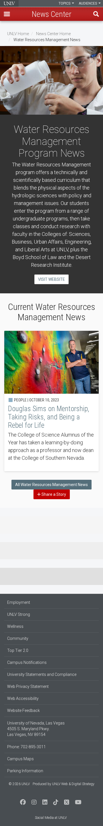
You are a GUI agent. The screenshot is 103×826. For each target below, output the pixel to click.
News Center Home (53, 33)
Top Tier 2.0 (17, 650)
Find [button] (96, 14)
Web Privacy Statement (28, 686)
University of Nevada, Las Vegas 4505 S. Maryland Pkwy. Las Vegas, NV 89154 (36, 729)
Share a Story (53, 494)
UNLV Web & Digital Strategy (73, 784)
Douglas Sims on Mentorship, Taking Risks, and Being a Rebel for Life (51, 401)
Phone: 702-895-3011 (26, 747)
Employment (18, 602)
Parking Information (25, 771)
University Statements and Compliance (41, 674)
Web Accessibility (23, 698)
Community (17, 638)
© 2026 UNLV (19, 784)
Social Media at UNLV (51, 818)
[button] (7, 14)
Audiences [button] (88, 3)
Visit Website (51, 279)
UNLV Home (18, 33)
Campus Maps (20, 759)
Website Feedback (23, 710)
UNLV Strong (18, 614)
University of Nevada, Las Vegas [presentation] (9, 3)
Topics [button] (65, 3)
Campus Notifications (27, 662)
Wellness (15, 626)
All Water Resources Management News (51, 484)
